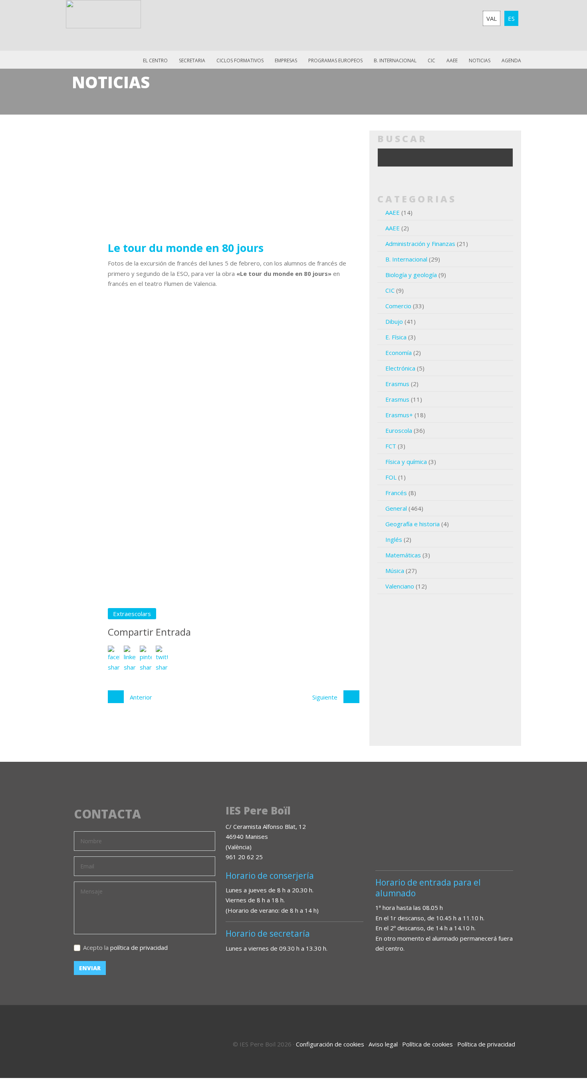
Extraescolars (132, 614)
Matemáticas (403, 555)
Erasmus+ (399, 415)
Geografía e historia (412, 524)
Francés (396, 493)
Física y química (406, 462)
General (396, 508)
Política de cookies (427, 1044)
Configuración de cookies (330, 1044)
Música (394, 571)
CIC (431, 60)
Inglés (393, 539)
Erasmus (397, 384)
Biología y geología (411, 275)
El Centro (155, 60)
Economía (398, 353)
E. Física (396, 337)
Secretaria (192, 60)
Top (559, 1040)
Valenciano (399, 586)
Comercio (398, 306)
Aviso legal (383, 1044)
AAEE (452, 60)
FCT (390, 446)
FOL (391, 477)
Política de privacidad (486, 1044)
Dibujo (394, 321)
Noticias (479, 60)
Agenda (511, 60)
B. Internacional (406, 259)
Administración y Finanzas (420, 244)
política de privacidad (139, 947)
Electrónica (400, 368)
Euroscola (398, 430)
